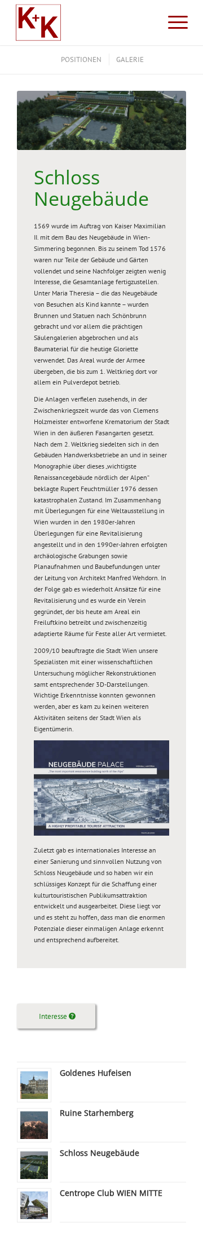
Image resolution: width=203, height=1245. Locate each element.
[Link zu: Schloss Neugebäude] (34, 1165)
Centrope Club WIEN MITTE (111, 1192)
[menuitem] (172, 22)
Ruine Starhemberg (97, 1112)
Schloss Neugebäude (99, 1152)
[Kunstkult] (84, 22)
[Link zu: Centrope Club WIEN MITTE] (34, 1205)
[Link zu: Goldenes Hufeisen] (34, 1085)
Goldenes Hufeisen (95, 1072)
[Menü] (172, 22)
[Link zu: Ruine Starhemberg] (34, 1125)
